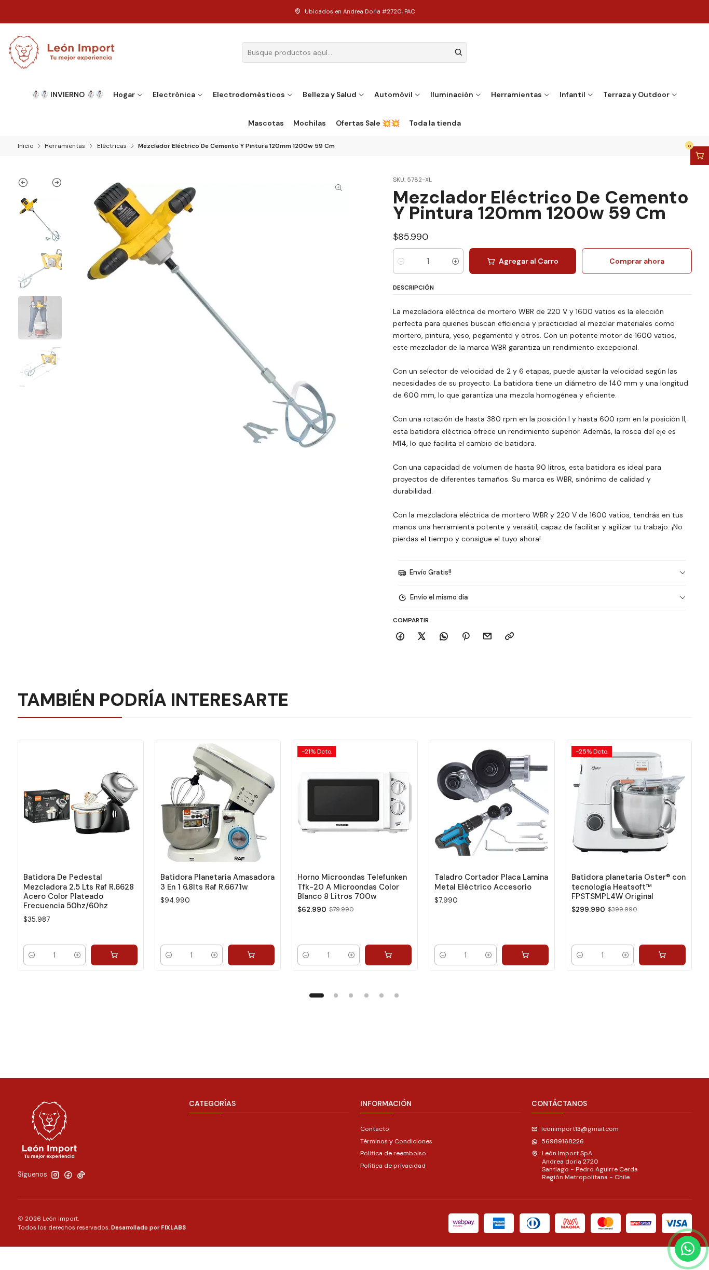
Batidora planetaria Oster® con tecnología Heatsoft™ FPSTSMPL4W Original (628, 887)
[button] (316, 995)
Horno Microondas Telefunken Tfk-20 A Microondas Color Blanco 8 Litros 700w (352, 887)
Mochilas (309, 123)
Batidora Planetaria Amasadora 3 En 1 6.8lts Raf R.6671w (217, 882)
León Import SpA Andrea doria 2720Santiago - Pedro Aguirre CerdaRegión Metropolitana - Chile (590, 1165)
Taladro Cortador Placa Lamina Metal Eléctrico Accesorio (491, 882)
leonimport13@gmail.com (580, 1129)
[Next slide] (51, 185)
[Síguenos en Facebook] (68, 1175)
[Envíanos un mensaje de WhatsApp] (688, 1249)
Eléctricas (112, 146)
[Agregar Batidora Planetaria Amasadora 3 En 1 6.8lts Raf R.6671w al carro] (251, 955)
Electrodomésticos (249, 94)
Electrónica (174, 94)
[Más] (126, 803)
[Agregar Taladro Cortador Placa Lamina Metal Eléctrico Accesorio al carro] (525, 955)
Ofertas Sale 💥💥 (368, 123)
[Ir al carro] (699, 155)
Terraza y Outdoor (636, 94)
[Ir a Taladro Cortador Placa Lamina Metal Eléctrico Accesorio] (491, 802)
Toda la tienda (435, 123)
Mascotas (266, 123)
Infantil (572, 94)
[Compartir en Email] (487, 637)
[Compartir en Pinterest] (465, 637)
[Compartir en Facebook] (400, 637)
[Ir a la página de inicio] (62, 52)
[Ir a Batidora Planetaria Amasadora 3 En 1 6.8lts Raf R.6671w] (217, 802)
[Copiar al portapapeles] (509, 637)
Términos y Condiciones (396, 1141)
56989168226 (562, 1141)
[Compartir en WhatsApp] (444, 637)
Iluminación (451, 94)
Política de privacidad (393, 1166)
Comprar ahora (636, 261)
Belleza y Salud (330, 94)
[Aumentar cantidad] (455, 261)
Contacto (374, 1129)
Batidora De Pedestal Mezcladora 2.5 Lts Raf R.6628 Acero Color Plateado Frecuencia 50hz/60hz (78, 891)
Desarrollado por (148, 1227)
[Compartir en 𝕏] (422, 637)
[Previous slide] (29, 185)
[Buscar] (458, 52)
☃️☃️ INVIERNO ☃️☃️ (67, 94)
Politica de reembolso (393, 1153)
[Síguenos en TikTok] (81, 1175)
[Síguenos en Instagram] (55, 1175)
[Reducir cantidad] (400, 261)
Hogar (124, 94)
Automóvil (393, 94)
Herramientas (516, 94)
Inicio (25, 146)
